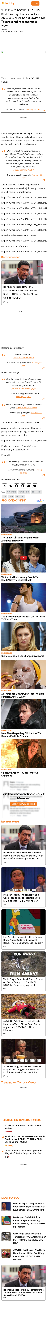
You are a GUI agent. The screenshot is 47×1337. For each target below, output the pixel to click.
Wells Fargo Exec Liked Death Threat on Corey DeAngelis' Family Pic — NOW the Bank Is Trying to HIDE (23, 982)
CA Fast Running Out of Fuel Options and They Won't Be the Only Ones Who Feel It (24, 1152)
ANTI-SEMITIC (11, 492)
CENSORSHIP (36, 492)
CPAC (4, 497)
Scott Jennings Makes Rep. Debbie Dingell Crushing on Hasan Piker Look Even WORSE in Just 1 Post (22, 1069)
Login (35, 3)
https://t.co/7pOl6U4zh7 (26, 408)
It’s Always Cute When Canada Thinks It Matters (23, 1127)
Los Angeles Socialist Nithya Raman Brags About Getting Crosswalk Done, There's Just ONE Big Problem (23, 940)
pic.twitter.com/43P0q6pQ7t (24, 389)
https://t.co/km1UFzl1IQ (23, 170)
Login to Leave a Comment (23, 804)
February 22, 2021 (33, 110)
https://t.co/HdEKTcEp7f (23, 358)
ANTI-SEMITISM (24, 492)
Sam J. (5, 302)
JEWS (11, 497)
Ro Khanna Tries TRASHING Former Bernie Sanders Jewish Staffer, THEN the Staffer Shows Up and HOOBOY (23, 856)
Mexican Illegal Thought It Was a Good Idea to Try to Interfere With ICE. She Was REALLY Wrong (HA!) (21, 898)
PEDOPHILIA (20, 497)
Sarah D (4, 29)
